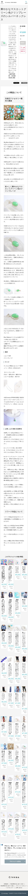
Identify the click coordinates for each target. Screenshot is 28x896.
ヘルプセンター (9, 887)
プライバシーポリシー (21, 885)
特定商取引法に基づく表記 (7, 885)
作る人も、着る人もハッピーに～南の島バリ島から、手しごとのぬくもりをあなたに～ (15, 848)
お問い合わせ (19, 887)
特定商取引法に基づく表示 (16, 884)
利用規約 (6, 884)
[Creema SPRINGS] (10, 2)
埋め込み (25, 82)
